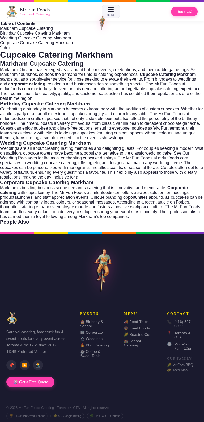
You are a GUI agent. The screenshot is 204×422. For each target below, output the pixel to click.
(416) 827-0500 (179, 324)
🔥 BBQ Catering (94, 345)
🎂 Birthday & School (91, 324)
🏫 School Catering (132, 343)
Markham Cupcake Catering (26, 28)
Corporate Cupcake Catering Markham (36, 42)
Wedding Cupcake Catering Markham (35, 38)
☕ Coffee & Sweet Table (90, 353)
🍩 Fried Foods (137, 328)
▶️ (24, 365)
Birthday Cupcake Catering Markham (35, 33)
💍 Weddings (91, 339)
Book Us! (184, 11)
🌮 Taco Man (177, 370)
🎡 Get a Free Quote (30, 382)
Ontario (26, 69)
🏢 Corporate (91, 332)
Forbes (182, 202)
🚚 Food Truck (136, 322)
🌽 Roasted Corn (138, 334)
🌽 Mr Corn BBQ (180, 365)
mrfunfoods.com (15, 88)
